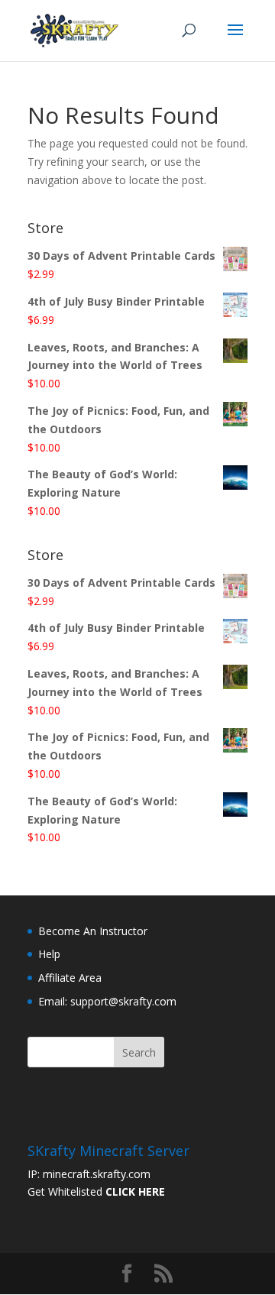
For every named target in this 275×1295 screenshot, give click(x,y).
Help (49, 954)
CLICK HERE (135, 1191)
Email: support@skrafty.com (107, 1001)
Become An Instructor (92, 931)
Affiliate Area (70, 977)
